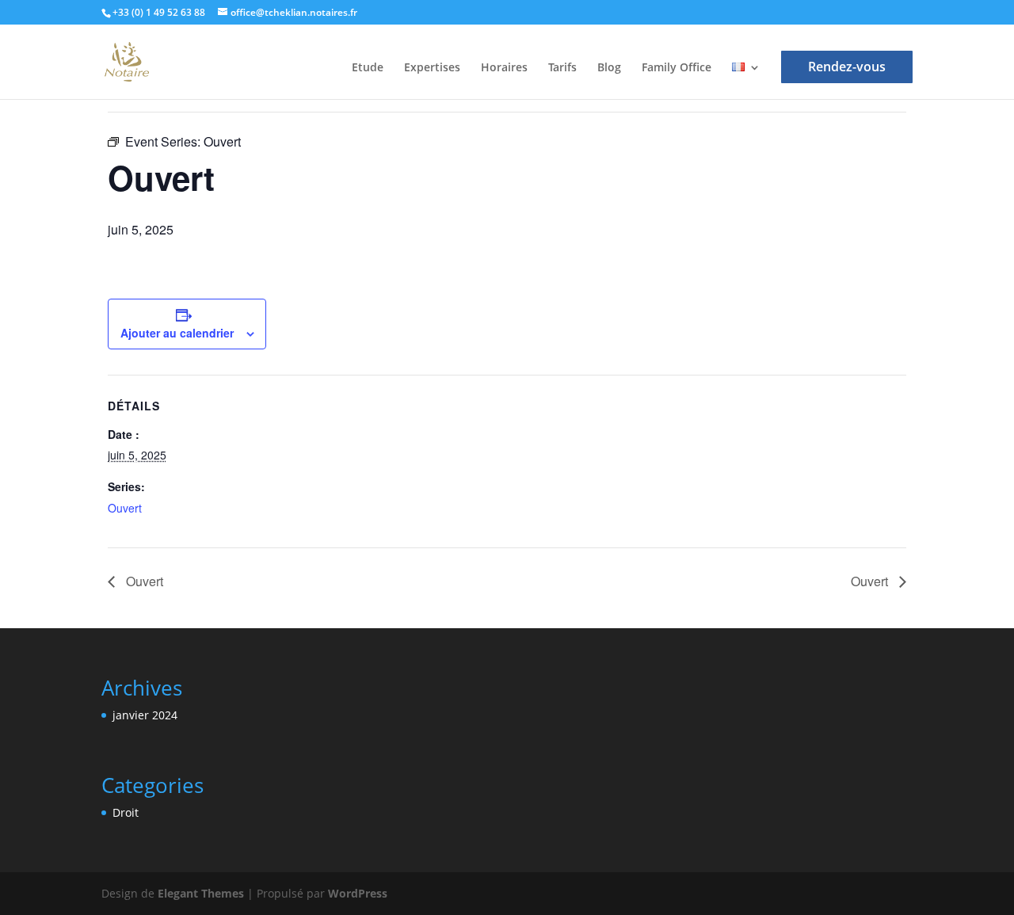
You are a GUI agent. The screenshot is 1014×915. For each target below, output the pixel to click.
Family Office (676, 68)
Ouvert (125, 508)
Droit (125, 812)
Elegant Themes (201, 893)
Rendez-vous (847, 66)
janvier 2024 (144, 714)
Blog (609, 68)
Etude (367, 68)
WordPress (357, 893)
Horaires (504, 68)
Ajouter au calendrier (177, 333)
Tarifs (562, 68)
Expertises (432, 68)
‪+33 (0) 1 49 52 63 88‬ (158, 12)
